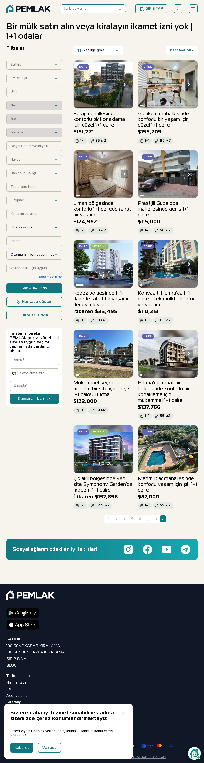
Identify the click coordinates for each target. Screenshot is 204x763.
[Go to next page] (163, 519)
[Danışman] (194, 753)
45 (155, 518)
